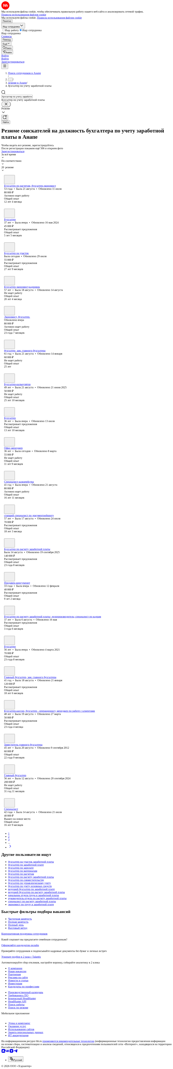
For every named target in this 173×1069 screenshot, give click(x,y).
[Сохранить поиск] (4, 117)
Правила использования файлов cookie (59, 17)
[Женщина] (9, 179)
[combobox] (17, 96)
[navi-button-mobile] (4, 66)
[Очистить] (6, 104)
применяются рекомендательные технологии (68, 1041)
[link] (7, 48)
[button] (5, 55)
